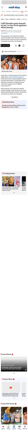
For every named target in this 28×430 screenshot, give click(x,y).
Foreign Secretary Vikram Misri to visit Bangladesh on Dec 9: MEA (13, 106)
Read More (14, 97)
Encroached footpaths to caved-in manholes (14, 15)
